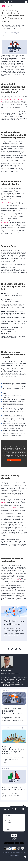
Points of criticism (6, 202)
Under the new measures (8, 111)
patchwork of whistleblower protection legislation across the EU (14, 99)
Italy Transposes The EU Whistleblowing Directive (13, 788)
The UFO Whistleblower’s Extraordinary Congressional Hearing (13, 710)
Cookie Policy (23, 852)
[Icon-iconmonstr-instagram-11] (19, 809)
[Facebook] (16, 809)
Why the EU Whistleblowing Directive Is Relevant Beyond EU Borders (13, 750)
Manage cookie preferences (14, 855)
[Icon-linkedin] (4, 809)
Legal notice (13, 852)
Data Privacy (18, 852)
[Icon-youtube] (23, 809)
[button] (8, 649)
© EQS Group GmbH (5, 852)
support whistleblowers (17, 580)
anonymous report (15, 507)
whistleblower (5, 222)
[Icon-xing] (8, 809)
